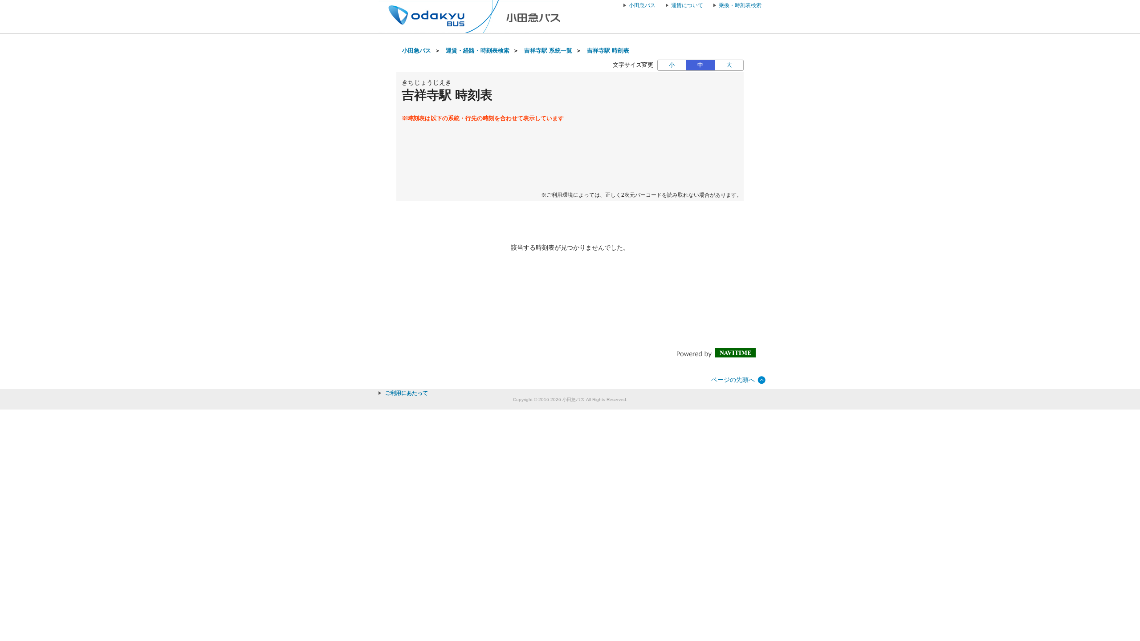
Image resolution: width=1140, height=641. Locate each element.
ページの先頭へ (733, 379)
